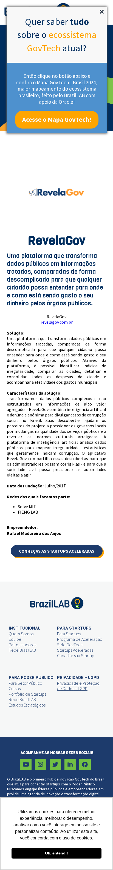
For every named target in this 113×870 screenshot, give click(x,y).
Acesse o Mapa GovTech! (56, 119)
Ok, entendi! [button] (56, 853)
